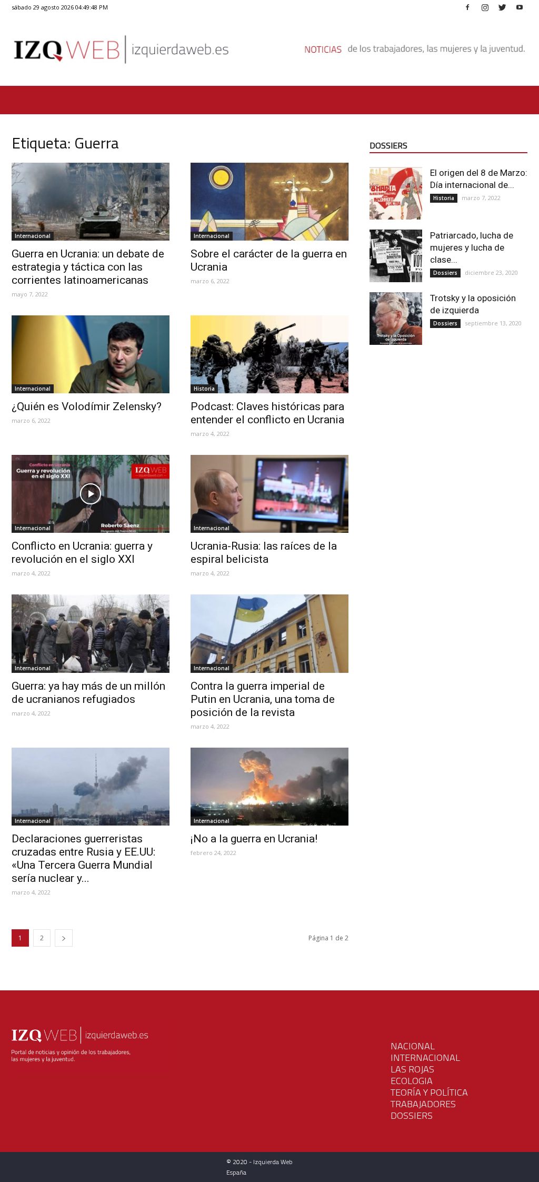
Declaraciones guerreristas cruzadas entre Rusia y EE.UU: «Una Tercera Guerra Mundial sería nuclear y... (83, 858)
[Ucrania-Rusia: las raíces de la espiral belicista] (269, 494)
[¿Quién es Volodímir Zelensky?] (90, 354)
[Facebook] (467, 7)
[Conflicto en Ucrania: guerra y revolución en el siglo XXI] (90, 494)
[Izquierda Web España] (269, 52)
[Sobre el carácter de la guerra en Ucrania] (269, 202)
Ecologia (412, 1081)
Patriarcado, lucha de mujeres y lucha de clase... (471, 247)
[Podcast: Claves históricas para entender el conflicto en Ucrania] (269, 354)
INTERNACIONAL (425, 1057)
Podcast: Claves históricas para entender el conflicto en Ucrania (267, 413)
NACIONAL (413, 1046)
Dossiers (445, 272)
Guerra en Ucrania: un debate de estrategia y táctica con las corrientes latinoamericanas (88, 266)
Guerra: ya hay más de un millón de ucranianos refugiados (88, 693)
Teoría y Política (429, 1092)
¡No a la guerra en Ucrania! (254, 838)
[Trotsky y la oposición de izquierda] (396, 318)
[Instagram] (485, 7)
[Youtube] (519, 7)
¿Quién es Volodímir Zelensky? (87, 406)
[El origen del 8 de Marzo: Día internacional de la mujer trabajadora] (396, 193)
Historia (204, 388)
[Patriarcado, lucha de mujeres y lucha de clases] (396, 256)
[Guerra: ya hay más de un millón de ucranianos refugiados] (90, 633)
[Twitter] (502, 7)
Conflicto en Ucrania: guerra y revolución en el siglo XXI (82, 552)
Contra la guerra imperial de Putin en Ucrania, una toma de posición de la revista (263, 699)
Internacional (33, 236)
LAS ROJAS (412, 1069)
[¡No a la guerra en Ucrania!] (269, 787)
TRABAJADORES (423, 1104)
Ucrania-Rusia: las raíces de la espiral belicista (264, 552)
